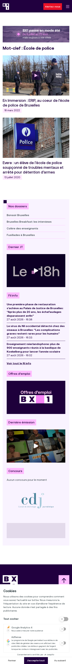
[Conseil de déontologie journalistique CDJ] (36, 500)
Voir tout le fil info (19, 363)
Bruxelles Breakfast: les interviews (29, 222)
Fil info (13, 295)
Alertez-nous (52, 6)
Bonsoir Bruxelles (18, 215)
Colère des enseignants (22, 228)
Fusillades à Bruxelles (21, 235)
